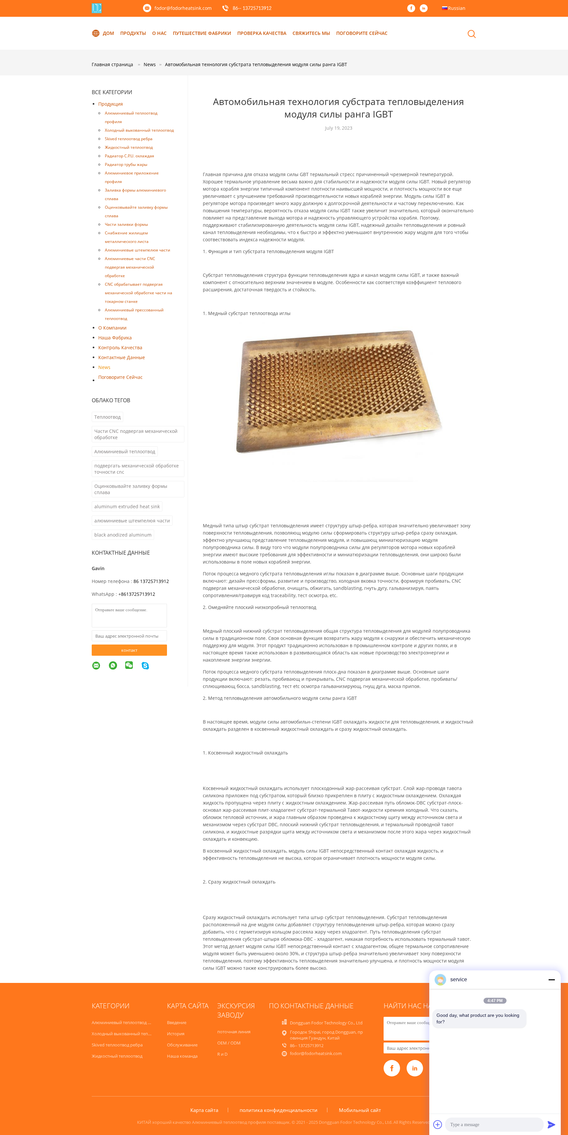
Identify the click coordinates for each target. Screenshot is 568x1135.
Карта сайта (204, 1110)
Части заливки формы (126, 224)
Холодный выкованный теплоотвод (139, 130)
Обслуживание (182, 1045)
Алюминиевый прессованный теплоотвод (134, 314)
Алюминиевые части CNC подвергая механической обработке (130, 267)
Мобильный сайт (360, 1110)
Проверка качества (261, 33)
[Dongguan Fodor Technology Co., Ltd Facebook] (413, 8)
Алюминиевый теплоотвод (124, 451)
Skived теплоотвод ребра (129, 139)
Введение (176, 1022)
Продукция (110, 104)
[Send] (551, 1124)
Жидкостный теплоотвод (129, 147)
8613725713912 (138, 594)
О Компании (112, 328)
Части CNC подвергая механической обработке (136, 434)
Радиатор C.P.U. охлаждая (129, 156)
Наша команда (182, 1056)
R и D (222, 1054)
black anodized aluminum (123, 535)
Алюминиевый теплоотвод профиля (131, 117)
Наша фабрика (115, 337)
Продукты (133, 33)
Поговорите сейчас (362, 33)
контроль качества (120, 347)
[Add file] (437, 1124)
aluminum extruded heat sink (127, 506)
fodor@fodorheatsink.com (183, 8)
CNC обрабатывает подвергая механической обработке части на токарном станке (138, 292)
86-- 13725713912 (252, 8)
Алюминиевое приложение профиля (132, 177)
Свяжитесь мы (311, 33)
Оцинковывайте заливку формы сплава (136, 211)
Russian (456, 8)
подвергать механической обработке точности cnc (136, 468)
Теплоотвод (107, 417)
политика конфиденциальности (279, 1110)
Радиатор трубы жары (126, 164)
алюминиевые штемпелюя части (132, 520)
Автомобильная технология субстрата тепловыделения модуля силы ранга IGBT (256, 64)
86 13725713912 (151, 581)
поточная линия (233, 1032)
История (175, 1034)
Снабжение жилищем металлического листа (127, 237)
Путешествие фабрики (202, 33)
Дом (108, 33)
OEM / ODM (229, 1043)
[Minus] (552, 980)
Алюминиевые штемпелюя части (137, 250)
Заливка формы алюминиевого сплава (135, 194)
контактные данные (121, 357)
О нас (159, 33)
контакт (129, 650)
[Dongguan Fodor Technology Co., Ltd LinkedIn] (425, 8)
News (104, 367)
